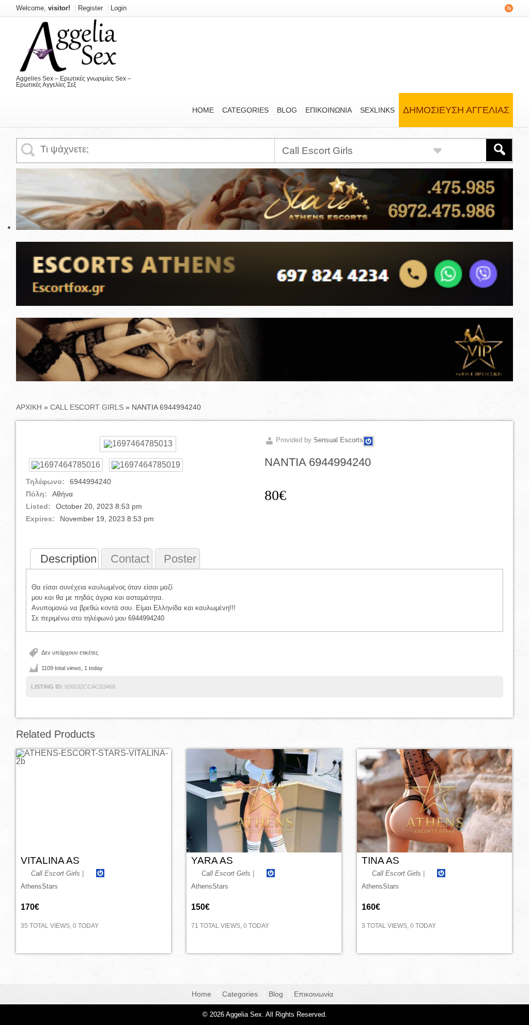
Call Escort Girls (86, 407)
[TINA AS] (434, 800)
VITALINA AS (50, 860)
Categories (245, 110)
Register (90, 8)
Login (119, 8)
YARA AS (212, 860)
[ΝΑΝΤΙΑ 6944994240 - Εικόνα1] (66, 464)
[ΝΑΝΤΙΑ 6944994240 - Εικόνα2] (146, 464)
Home (203, 110)
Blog (287, 110)
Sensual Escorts (338, 440)
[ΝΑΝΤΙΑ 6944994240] (138, 443)
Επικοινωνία (328, 110)
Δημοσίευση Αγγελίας (456, 110)
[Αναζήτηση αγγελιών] (499, 150)
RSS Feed (509, 8)
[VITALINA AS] (93, 800)
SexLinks (377, 110)
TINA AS (380, 860)
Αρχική (29, 407)
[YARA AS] (263, 800)
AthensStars (39, 886)
